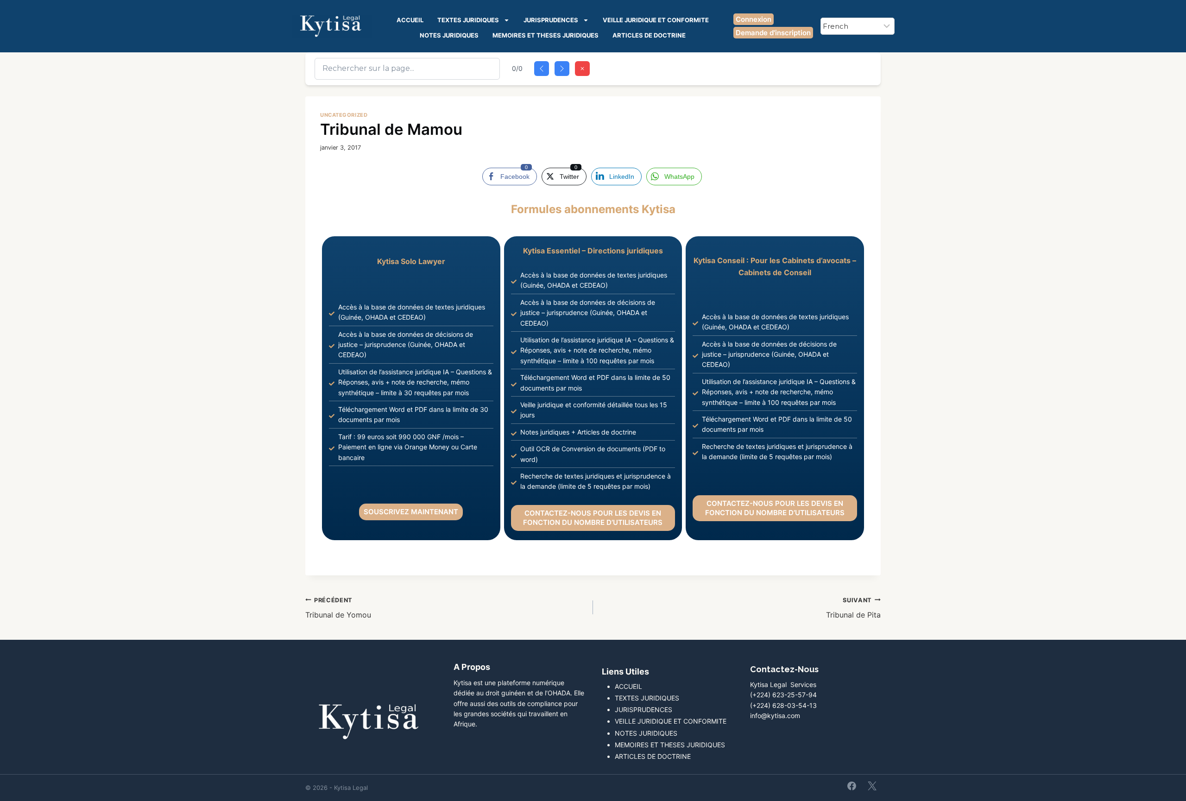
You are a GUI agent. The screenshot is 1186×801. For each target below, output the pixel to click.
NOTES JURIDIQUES (449, 35)
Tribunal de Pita (853, 608)
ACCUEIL (410, 20)
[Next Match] (562, 68)
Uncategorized (343, 115)
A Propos (472, 667)
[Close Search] (582, 68)
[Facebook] (852, 786)
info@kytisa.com (775, 715)
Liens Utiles (625, 671)
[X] (872, 786)
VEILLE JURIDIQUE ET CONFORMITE (656, 20)
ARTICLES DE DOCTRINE (649, 35)
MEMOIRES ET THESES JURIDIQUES (545, 35)
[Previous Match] (541, 68)
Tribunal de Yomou (338, 608)
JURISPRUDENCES (551, 20)
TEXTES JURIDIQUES (468, 20)
